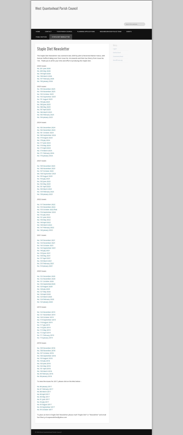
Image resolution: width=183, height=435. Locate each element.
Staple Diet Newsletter (61, 37)
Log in (115, 49)
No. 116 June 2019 (44, 327)
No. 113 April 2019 (44, 333)
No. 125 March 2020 (44, 297)
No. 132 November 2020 (46, 279)
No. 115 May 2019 (44, 330)
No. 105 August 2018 (45, 358)
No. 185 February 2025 (45, 115)
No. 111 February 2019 (45, 335)
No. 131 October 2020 (45, 281)
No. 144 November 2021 (46, 243)
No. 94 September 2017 (46, 407)
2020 (53, 284)
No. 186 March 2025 (44, 112)
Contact (48, 31)
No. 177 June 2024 (44, 143)
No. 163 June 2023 (44, 181)
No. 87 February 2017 (45, 389)
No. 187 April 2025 (44, 109)
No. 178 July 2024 (43, 140)
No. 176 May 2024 (44, 145)
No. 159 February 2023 (45, 192)
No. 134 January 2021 (45, 266)
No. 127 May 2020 (44, 292)
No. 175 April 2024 (44, 148)
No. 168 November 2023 (46, 168)
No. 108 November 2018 (46, 350)
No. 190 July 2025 (43, 102)
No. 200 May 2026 (44, 71)
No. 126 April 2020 (44, 294)
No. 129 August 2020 (45, 286)
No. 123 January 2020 (45, 302)
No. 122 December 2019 (46, 312)
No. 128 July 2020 (43, 289)
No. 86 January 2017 (44, 386)
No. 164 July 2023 (43, 179)
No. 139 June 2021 (44, 253)
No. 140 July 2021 (43, 250)
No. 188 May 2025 (44, 107)
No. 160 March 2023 (44, 189)
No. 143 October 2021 (45, 245)
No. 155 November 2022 (46, 207)
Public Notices (41, 37)
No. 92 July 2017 (43, 402)
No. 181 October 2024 (45, 133)
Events (129, 31)
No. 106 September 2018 (46, 356)
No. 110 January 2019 (45, 338)
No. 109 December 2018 (46, 348)
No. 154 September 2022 (46, 212)
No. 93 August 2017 (44, 404)
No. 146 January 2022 (45, 230)
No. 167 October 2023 (45, 171)
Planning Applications (86, 31)
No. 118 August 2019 (45, 322)
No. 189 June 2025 (44, 104)
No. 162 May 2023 (44, 184)
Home (38, 31)
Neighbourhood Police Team (110, 31)
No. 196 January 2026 (45, 81)
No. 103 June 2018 (44, 363)
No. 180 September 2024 (46, 135)
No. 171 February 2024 (45, 153)
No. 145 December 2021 (46, 240)
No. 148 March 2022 (44, 225)
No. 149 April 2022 (44, 222)
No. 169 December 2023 (46, 166)
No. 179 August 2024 (45, 138)
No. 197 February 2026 (45, 79)
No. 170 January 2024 (45, 156)
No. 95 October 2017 (45, 409)
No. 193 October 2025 (45, 94)
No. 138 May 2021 (44, 256)
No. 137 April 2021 (44, 258)
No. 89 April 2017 (43, 394)
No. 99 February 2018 (45, 374)
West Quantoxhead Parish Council (56, 8)
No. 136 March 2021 (44, 261)
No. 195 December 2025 (46, 89)
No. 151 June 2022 (44, 217)
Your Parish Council (64, 31)
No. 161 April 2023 (44, 186)
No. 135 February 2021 (45, 263)
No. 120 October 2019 (45, 317)
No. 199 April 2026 (44, 74)
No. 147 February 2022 (45, 227)
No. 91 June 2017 (43, 399)
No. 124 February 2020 (45, 299)
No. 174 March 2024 (44, 151)
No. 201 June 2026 (44, 68)
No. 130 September (44, 284)
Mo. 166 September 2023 (46, 174)
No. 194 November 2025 (46, 91)
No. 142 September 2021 (46, 248)
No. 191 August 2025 (45, 99)
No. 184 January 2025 (45, 117)
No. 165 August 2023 (45, 176)
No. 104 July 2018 (43, 361)
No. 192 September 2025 (46, 97)
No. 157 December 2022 (46, 204)
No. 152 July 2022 (43, 215)
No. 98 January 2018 (44, 376)
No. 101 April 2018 (44, 368)
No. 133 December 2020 (46, 276)
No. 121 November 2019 (46, 315)
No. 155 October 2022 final (47, 209)
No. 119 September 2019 (46, 320)
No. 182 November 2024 (46, 130)
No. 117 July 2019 (43, 325)
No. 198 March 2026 (44, 76)
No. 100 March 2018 (44, 371)
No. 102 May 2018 (44, 366)
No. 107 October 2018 (45, 353)
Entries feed (117, 53)
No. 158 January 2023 (45, 194)
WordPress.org (117, 60)
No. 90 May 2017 (43, 397)
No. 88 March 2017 (44, 391)
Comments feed (118, 56)
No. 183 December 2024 (46, 127)
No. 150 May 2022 (44, 220)
